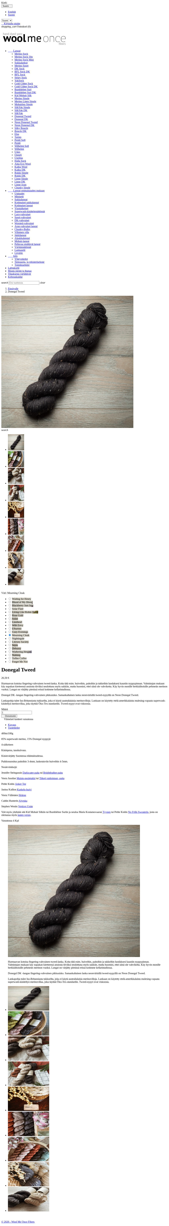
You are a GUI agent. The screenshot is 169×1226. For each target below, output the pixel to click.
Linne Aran (20, 184)
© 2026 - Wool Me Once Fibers (17, 1221)
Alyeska (23, 800)
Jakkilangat (20, 235)
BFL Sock (20, 74)
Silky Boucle (21, 128)
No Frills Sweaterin (138, 812)
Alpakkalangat (22, 238)
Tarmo (18, 137)
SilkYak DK (21, 110)
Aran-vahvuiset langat (26, 226)
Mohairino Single (24, 104)
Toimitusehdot (22, 265)
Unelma (19, 157)
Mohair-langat (22, 241)
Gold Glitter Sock (24, 83)
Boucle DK (21, 131)
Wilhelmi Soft (22, 146)
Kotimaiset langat (24, 205)
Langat (14, 50)
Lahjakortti (13, 268)
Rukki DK (20, 175)
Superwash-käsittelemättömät (30, 211)
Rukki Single (21, 172)
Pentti (17, 143)
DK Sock (19, 68)
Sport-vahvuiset (23, 217)
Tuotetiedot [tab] (14, 727)
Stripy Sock (21, 77)
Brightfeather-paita (53, 772)
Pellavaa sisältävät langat (27, 244)
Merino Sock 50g (24, 56)
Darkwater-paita (31, 772)
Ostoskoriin (9, 716)
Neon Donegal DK (24, 125)
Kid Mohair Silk (23, 95)
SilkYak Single (22, 107)
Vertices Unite (25, 806)
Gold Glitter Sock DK (26, 86)
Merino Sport (21, 65)
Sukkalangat (21, 199)
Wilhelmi (19, 149)
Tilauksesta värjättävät (19, 273)
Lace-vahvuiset (22, 214)
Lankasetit (20, 250)
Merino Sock (21, 53)
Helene (22, 795)
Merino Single (22, 98)
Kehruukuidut (15, 276)
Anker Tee (20, 784)
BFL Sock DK (22, 71)
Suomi (11, 14)
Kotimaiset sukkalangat (27, 202)
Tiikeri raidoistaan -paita (51, 778)
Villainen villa (22, 232)
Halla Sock (20, 160)
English (12, 11)
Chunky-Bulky (22, 229)
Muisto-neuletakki (26, 778)
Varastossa (6, 820)
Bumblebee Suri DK (25, 92)
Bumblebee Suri (23, 89)
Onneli (18, 154)
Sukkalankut (21, 62)
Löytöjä (19, 253)
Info (12, 256)
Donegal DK (21, 119)
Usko (17, 152)
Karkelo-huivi (24, 789)
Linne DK (20, 181)
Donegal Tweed (23, 116)
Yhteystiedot (21, 259)
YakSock (19, 80)
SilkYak (19, 113)
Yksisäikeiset (21, 208)
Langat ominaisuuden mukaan (26, 190)
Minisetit (19, 196)
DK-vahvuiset (22, 220)
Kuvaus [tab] (12, 724)
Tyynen (107, 812)
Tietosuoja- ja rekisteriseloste (29, 262)
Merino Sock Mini (24, 59)
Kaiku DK (20, 169)
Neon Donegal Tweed (26, 122)
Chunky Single (22, 187)
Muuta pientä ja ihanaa (20, 270)
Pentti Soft (20, 140)
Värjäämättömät (23, 247)
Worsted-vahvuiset (24, 223)
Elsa (17, 134)
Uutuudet (19, 193)
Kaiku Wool (21, 166)
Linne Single (21, 178)
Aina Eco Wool (23, 163)
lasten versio (24, 815)
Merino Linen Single (25, 101)
